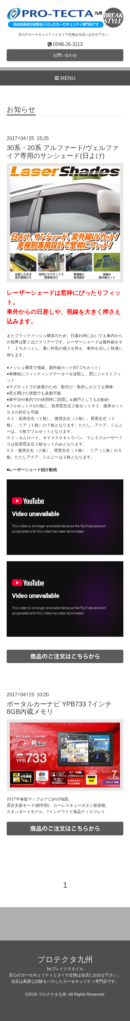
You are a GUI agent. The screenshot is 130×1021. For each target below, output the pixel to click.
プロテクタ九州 (65, 959)
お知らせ (21, 109)
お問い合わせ (65, 55)
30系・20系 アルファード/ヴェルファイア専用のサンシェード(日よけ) (63, 151)
